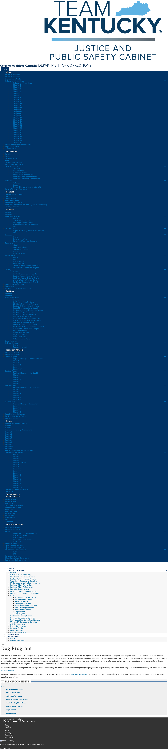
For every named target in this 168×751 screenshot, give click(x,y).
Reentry (9, 421)
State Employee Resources (23, 175)
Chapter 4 (17, 91)
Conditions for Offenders (15, 414)
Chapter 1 (17, 85)
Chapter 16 (17, 116)
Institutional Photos (23, 610)
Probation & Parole (14, 350)
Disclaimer (9, 735)
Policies (8, 731)
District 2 (17, 408)
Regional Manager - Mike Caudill (25, 373)
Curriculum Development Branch (25, 282)
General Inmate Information (26, 606)
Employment (12, 151)
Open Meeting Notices (14, 546)
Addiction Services (12, 216)
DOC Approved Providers (23, 223)
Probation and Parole (13, 203)
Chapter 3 (17, 89)
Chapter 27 (17, 136)
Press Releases (11, 544)
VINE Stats (9, 516)
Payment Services (20, 335)
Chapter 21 (17, 126)
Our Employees (11, 158)
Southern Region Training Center (26, 278)
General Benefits (11, 166)
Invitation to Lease (12, 556)
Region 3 (8, 436)
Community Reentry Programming (18, 430)
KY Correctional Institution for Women (28, 310)
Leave (15, 185)
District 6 (17, 363)
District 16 (17, 394)
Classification (10, 229)
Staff (15, 260)
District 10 (17, 379)
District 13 (17, 412)
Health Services (11, 255)
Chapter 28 (17, 138)
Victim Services (13, 496)
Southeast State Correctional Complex (28, 327)
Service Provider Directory (15, 505)
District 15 (17, 383)
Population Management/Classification (28, 231)
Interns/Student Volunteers (16, 189)
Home (15, 218)
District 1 (16, 406)
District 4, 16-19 (19, 463)
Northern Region (11, 385)
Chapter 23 (17, 130)
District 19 (17, 400)
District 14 (17, 367)
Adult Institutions (12, 201)
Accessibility (9, 737)
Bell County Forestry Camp (23, 302)
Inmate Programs (22, 601)
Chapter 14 (17, 112)
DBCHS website (7, 670)
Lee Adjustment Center (22, 316)
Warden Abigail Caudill (23, 599)
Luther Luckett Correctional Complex (27, 320)
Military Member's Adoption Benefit (27, 187)
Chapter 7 (17, 97)
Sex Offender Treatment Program (26, 268)
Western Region (11, 402)
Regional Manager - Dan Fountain (26, 387)
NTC (12, 595)
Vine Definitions (11, 512)
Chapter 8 (17, 99)
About (9, 72)
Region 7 (8, 442)
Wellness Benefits (20, 173)
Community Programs (21, 249)
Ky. (2, 1)
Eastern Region (11, 371)
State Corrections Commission (17, 558)
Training (8, 270)
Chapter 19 (17, 122)
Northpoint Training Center (24, 322)
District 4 (17, 389)
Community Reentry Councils (16, 489)
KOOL (15, 552)
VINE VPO (9, 509)
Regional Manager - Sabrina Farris (26, 404)
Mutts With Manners (79, 674)
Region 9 (8, 444)
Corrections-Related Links (15, 560)
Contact (10, 192)
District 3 (17, 410)
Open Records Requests (14, 548)
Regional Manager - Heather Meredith (28, 359)
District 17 (17, 396)
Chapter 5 (17, 93)
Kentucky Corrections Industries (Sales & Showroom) (26, 205)
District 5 (17, 361)
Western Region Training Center (25, 280)
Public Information (14, 524)
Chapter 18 (17, 120)
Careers (8, 154)
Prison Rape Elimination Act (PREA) (19, 145)
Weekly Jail (17, 542)
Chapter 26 (17, 134)
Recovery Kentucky (17, 640)
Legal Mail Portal (19, 337)
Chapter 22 (17, 128)
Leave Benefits (19, 171)
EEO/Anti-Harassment (14, 164)
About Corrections (12, 75)
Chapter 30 (17, 143)
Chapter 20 (17, 124)
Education (9, 235)
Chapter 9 (17, 101)
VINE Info (9, 503)
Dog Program (20, 614)
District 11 (17, 381)
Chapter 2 (17, 87)
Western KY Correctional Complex (26, 329)
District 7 (17, 392)
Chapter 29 (17, 140)
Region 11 (8, 448)
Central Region (11, 357)
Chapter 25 (17, 132)
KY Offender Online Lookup (15, 550)
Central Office (10, 199)
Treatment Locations (21, 221)
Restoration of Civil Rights (15, 416)
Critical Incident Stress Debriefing (26, 266)
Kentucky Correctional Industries (18, 288)
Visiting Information (23, 604)
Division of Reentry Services (16, 424)
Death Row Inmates (21, 333)
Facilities (10, 291)
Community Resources (14, 452)
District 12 (17, 365)
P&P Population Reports (22, 540)
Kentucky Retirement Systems (25, 177)
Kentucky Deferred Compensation (26, 179)
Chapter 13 (17, 110)
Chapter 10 (17, 104)
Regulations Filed (12, 147)
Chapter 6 (17, 95)
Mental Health (18, 262)
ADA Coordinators (20, 331)
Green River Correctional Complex (26, 308)
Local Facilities (19, 253)
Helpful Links (10, 518)
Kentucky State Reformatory (24, 314)
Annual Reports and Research (25, 533)
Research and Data (12, 529)
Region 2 (8, 434)
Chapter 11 (17, 106)
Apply (7, 160)
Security (8, 733)
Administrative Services (14, 284)
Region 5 (8, 438)
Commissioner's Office (14, 79)
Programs (9, 243)
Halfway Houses (11, 343)
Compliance (9, 286)
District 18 (17, 398)
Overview (16, 169)
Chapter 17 (17, 118)
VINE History (10, 514)
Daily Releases (18, 538)
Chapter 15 (17, 114)
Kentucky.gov (5, 748)
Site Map (8, 727)
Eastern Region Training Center (25, 276)
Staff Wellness (18, 264)
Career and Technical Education (25, 241)
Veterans (8, 181)
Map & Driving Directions (24, 608)
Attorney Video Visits (21, 339)
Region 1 (8, 432)
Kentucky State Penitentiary (24, 312)
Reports (8, 531)
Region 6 (8, 440)
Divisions (10, 209)
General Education (20, 239)
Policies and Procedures (14, 81)
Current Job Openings (14, 162)
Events (8, 428)
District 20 (17, 369)
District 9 (17, 377)
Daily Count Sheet (20, 535)
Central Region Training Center (25, 274)
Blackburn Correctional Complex (25, 304)
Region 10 (9, 446)
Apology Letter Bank (13, 507)
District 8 (17, 375)
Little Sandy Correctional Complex (26, 318)
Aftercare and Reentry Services (25, 225)
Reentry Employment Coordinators (19, 450)
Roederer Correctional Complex (25, 325)
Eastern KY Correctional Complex (26, 306)
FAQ (14, 227)
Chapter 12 (17, 108)
